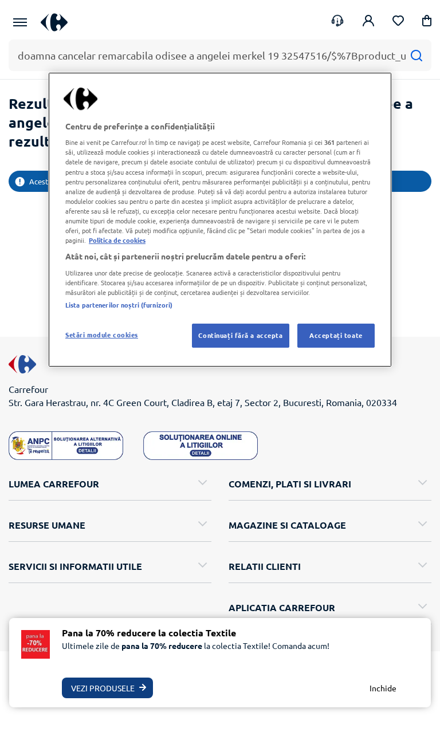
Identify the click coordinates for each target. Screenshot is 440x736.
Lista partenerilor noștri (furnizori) (118, 304)
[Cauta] (416, 55)
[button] (426, 22)
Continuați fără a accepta (240, 335)
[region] (220, 219)
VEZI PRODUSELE (103, 688)
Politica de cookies (117, 240)
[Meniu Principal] (20, 22)
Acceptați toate (336, 335)
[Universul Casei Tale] (58, 22)
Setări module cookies (101, 334)
